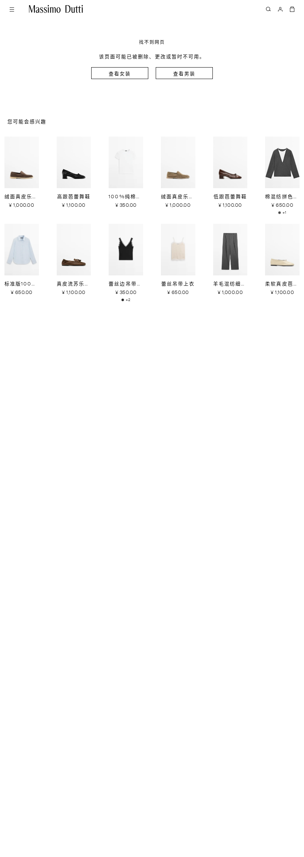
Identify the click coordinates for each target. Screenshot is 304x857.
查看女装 (120, 74)
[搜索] (268, 8)
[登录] (280, 8)
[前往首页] (56, 9)
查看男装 (184, 74)
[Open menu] (11, 8)
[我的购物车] (292, 8)
